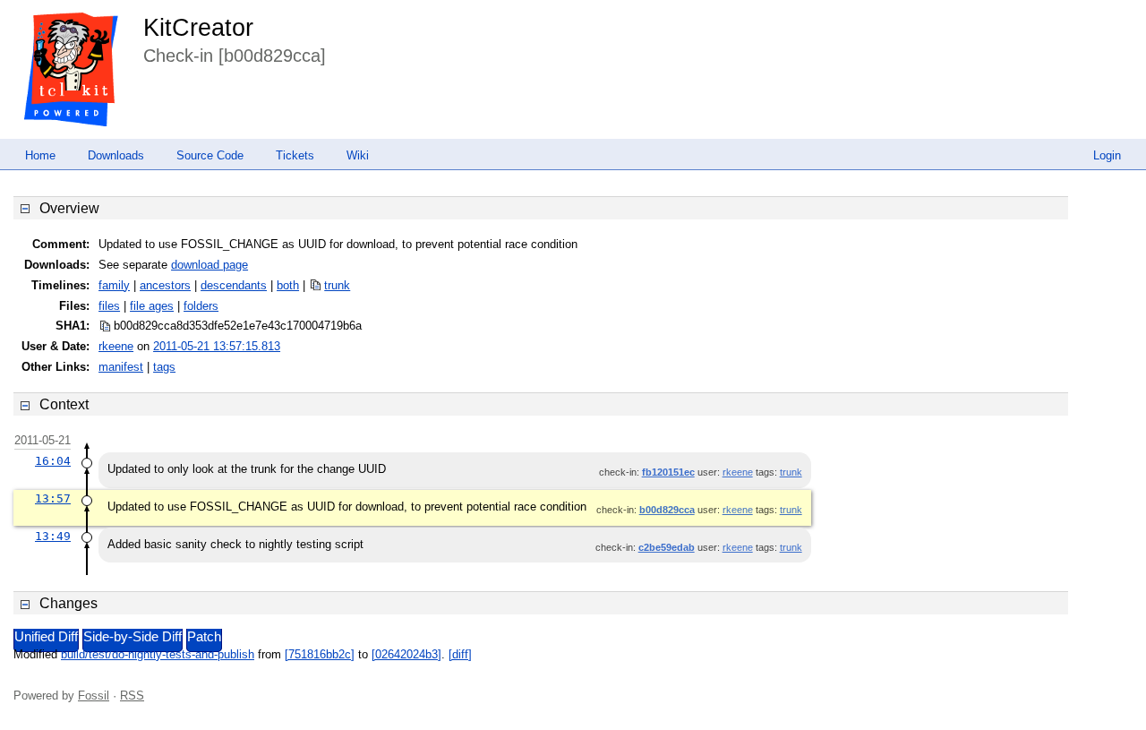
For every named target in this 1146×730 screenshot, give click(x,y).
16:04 (53, 461)
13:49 (53, 536)
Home (40, 155)
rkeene (115, 346)
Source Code (210, 155)
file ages (152, 306)
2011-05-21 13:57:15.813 (216, 346)
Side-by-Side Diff (132, 637)
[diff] (460, 654)
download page (209, 264)
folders (201, 306)
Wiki (357, 155)
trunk (337, 285)
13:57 (53, 498)
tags (164, 367)
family (114, 285)
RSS (132, 695)
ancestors (165, 285)
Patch (204, 637)
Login (1107, 155)
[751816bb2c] (320, 654)
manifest (120, 367)
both (288, 285)
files (109, 306)
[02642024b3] (406, 654)
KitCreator (198, 27)
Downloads (116, 155)
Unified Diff (46, 637)
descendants (234, 285)
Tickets (295, 155)
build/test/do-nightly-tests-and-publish (157, 654)
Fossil (93, 695)
